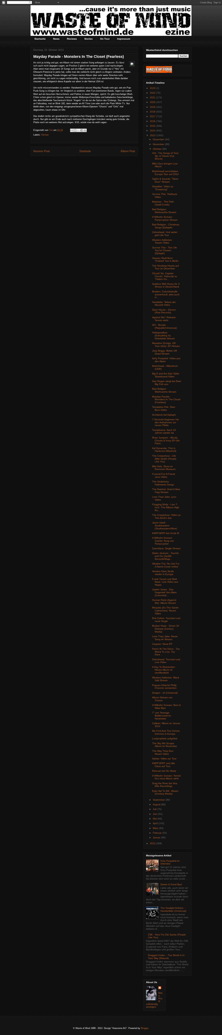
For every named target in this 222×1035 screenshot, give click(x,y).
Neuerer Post (41, 151)
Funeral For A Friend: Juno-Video (164, 475)
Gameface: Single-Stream (166, 548)
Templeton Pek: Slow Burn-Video (163, 408)
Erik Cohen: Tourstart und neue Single (166, 619)
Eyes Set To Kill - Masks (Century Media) (165, 792)
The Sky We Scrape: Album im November (164, 745)
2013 (153, 135)
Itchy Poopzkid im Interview (170, 862)
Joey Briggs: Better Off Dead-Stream (164, 352)
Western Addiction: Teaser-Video (162, 241)
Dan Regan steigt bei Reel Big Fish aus (166, 383)
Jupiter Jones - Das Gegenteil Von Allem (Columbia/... (164, 592)
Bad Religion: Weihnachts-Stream (164, 211)
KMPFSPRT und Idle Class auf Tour (163, 765)
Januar (157, 837)
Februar (157, 832)
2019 (153, 107)
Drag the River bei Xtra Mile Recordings (164, 785)
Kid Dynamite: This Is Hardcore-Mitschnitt (164, 449)
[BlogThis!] (75, 130)
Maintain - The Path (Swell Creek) (163, 203)
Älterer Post (128, 151)
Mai (155, 818)
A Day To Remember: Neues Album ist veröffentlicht (164, 670)
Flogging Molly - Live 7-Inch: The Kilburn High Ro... (165, 507)
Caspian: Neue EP (162, 644)
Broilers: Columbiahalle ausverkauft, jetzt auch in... (166, 294)
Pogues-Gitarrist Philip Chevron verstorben (164, 686)
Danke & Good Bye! (171, 884)
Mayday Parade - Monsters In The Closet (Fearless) (166, 399)
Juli (155, 809)
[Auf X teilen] (78, 130)
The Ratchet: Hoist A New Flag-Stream (166, 491)
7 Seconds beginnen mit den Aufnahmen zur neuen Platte (165, 422)
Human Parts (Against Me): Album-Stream (164, 601)
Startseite (40, 38)
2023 (153, 88)
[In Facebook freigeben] (81, 130)
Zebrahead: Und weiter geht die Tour (164, 233)
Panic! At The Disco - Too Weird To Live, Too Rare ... (166, 651)
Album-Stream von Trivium (162, 699)
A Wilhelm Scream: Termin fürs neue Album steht (166, 777)
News (56, 38)
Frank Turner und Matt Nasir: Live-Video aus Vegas (165, 582)
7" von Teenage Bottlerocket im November (161, 715)
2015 (153, 125)
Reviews (72, 38)
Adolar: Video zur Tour (164, 758)
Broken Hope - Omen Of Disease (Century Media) (165, 628)
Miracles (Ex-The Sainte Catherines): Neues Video (165, 610)
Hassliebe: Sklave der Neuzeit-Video (164, 303)
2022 (153, 92)
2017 (153, 116)
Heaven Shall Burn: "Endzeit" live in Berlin (165, 259)
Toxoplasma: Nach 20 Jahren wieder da (164, 431)
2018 (153, 111)
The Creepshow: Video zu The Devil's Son (166, 516)
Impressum (123, 38)
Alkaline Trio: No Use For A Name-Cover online (166, 565)
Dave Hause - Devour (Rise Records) (164, 311)
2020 (153, 102)
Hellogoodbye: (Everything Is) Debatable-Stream (163, 335)
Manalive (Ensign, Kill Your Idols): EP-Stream (166, 344)
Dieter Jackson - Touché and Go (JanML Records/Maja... (165, 556)
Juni (155, 814)
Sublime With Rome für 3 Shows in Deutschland (166, 285)
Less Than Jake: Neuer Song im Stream (165, 638)
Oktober (157, 148)
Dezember (159, 139)
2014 (153, 130)
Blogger (144, 1028)
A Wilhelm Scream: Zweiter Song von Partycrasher (163, 540)
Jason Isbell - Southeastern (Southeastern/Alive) (164, 525)
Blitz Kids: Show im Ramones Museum (164, 468)
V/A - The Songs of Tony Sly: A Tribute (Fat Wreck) (165, 156)
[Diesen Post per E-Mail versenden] (72, 130)
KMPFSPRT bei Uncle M (165, 533)
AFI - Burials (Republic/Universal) (164, 326)
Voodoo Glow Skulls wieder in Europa (163, 573)
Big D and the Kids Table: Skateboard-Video (166, 375)
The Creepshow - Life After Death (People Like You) (164, 458)
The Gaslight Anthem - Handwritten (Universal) (173, 909)
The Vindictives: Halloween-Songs (163, 483)
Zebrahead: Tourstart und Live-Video (166, 661)
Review (45, 134)
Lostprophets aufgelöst (164, 738)
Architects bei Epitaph (164, 414)
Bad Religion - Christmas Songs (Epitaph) (165, 226)
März (156, 828)
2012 (153, 843)
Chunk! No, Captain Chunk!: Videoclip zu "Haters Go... (164, 276)
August (157, 804)
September (159, 799)
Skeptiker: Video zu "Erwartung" (162, 188)
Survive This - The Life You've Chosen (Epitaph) (164, 250)
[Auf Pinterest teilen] (85, 130)
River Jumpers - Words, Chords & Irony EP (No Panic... (166, 440)
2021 (153, 97)
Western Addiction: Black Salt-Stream (165, 679)
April (155, 823)
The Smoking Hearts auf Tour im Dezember (165, 267)
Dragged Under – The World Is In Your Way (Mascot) (166, 957)
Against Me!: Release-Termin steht (164, 319)
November (159, 144)
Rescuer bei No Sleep (164, 770)
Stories (88, 38)
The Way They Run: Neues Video (163, 752)
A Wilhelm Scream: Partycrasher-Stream (165, 218)
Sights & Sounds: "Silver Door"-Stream (165, 180)
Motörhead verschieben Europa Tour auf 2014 (165, 173)
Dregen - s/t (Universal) (165, 692)
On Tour (105, 38)
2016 (153, 121)
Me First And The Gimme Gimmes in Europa (166, 732)
